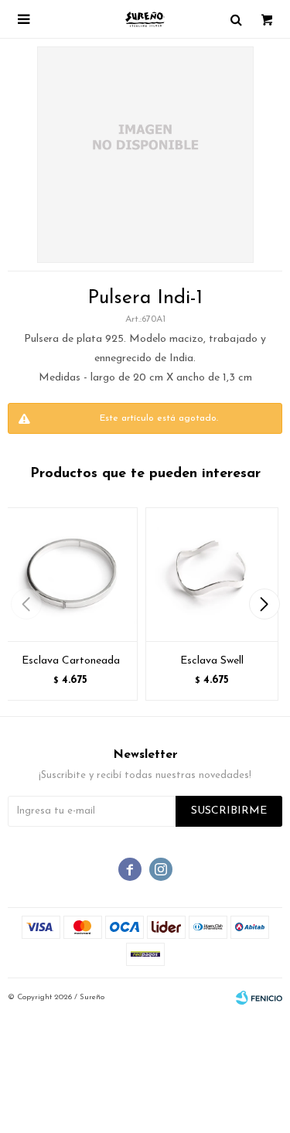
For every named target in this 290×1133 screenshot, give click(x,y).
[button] (264, 604)
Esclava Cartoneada (71, 661)
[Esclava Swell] (212, 574)
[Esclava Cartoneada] (71, 574)
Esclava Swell (212, 661)
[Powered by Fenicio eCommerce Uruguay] (259, 997)
